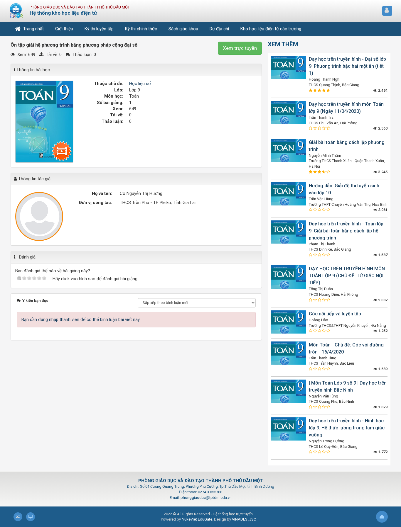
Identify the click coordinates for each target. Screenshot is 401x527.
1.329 (382, 407)
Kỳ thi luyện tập (99, 28)
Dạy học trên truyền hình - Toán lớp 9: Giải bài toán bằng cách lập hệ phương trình (346, 231)
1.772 (382, 452)
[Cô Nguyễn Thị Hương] (39, 216)
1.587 (382, 255)
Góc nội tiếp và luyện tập (335, 314)
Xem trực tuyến (240, 48)
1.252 (382, 331)
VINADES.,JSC (244, 519)
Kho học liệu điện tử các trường (270, 28)
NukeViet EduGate (197, 519)
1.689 (382, 369)
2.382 (382, 300)
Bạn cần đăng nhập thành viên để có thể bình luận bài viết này (80, 319)
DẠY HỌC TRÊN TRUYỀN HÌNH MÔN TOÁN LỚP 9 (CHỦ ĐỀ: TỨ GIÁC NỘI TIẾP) (347, 275)
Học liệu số (140, 83)
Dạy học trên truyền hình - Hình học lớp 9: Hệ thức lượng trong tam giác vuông (347, 428)
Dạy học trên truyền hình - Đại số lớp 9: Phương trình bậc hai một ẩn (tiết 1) (347, 66)
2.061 (382, 210)
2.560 (382, 128)
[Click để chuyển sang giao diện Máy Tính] (30, 516)
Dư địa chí (219, 28)
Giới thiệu (64, 28)
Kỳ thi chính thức (141, 28)
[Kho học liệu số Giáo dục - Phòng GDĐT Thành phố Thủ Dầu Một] (16, 10)
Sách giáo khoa (183, 28)
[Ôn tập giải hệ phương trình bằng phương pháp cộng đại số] (44, 121)
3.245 (382, 172)
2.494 (382, 90)
